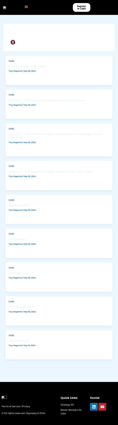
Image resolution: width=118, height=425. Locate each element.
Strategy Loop (19, 273)
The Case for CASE (21, 307)
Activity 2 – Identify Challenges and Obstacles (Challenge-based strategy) (55, 136)
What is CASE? (19, 341)
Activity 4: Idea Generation (28, 66)
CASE (11, 61)
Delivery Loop (18, 205)
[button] (26, 6)
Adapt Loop (17, 239)
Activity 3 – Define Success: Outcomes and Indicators (47, 100)
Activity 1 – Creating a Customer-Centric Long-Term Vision (51, 171)
